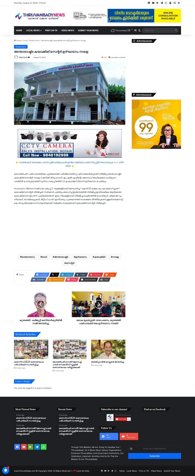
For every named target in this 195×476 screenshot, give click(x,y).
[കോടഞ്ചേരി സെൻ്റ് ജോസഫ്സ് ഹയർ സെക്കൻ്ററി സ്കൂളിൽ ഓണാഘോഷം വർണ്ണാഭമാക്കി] (70, 349)
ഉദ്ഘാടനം (81, 256)
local (44, 256)
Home (19, 30)
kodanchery (28, 256)
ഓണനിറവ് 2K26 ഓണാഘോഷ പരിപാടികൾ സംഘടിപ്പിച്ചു (29, 363)
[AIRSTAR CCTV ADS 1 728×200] (70, 143)
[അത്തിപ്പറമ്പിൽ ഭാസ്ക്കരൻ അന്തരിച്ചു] (108, 349)
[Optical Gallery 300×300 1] (156, 148)
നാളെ (115, 256)
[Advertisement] (69, 229)
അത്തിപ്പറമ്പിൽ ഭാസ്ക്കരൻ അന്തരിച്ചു (107, 361)
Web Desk (23, 57)
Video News (67, 30)
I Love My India (82, 471)
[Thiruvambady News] (40, 16)
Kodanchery (34, 40)
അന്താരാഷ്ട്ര (61, 256)
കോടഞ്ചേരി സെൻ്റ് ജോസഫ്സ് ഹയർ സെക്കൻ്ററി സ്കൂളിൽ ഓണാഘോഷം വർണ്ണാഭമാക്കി (67, 364)
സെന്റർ (70, 263)
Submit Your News (88, 30)
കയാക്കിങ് (99, 256)
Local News (33, 30)
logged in (30, 388)
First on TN (51, 30)
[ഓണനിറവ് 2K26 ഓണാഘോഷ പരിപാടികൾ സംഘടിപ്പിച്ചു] (31, 349)
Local (25, 40)
